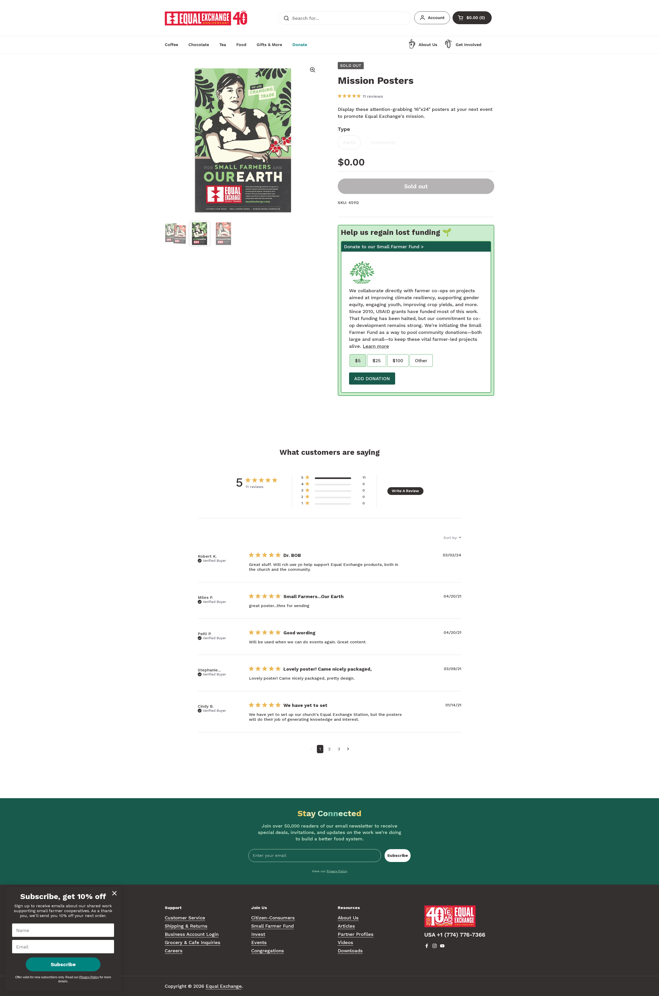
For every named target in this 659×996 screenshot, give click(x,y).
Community (383, 142)
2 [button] (329, 748)
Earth (349, 142)
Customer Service (185, 917)
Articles (346, 926)
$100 (398, 360)
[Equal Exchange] (206, 18)
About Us (348, 917)
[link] (333, 504)
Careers (174, 950)
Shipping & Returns (186, 926)
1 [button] (320, 748)
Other (421, 360)
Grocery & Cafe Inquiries (192, 942)
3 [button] (339, 748)
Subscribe (397, 855)
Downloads (350, 950)
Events (259, 942)
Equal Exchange (224, 986)
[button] (311, 749)
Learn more (376, 346)
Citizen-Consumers (273, 917)
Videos (345, 942)
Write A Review (405, 491)
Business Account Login (192, 934)
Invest (258, 934)
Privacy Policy (337, 871)
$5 (358, 360)
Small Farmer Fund (272, 926)
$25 (376, 360)
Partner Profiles (356, 934)
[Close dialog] (114, 893)
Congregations (267, 950)
